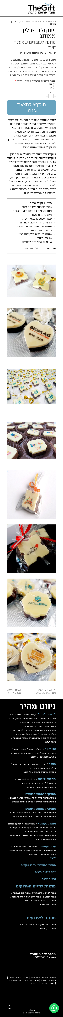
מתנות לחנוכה (17, 897)
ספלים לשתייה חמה (48, 768)
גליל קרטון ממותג (47, 831)
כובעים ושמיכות (49, 850)
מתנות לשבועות (49, 897)
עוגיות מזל (12, 828)
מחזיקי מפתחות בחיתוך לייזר (44, 798)
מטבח (52, 764)
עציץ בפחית (24, 828)
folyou (31, 1011)
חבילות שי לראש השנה (26, 779)
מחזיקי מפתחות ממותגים (40, 794)
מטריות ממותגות (19, 847)
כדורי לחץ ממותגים (48, 718)
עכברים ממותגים (49, 738)
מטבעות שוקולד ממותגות (46, 839)
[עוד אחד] (55, 95)
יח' (51, 92)
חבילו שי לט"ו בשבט (47, 783)
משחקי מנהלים (15, 718)
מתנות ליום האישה (31, 901)
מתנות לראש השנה (33, 897)
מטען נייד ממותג (32, 753)
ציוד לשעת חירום (45, 872)
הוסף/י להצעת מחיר (31, 107)
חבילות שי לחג (47, 779)
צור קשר (34, 983)
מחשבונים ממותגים (30, 718)
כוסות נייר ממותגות (19, 764)
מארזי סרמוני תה (33, 787)
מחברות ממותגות (19, 738)
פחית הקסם (15, 835)
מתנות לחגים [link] (50, 22)
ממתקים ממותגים (14, 824)
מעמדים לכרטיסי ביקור (31, 722)
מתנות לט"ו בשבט (48, 901)
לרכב (53, 858)
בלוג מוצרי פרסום (48, 980)
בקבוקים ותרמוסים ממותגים (45, 772)
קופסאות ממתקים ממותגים (42, 828)
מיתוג (11, 977)
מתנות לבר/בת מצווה (47, 928)
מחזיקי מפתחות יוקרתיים (46, 802)
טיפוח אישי (49, 879)
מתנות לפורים (50, 893)
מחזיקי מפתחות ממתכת (20, 798)
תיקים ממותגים (48, 722)
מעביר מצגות (50, 742)
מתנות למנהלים (28, 925)
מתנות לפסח (37, 893)
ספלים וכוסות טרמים (38, 764)
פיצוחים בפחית (31, 831)
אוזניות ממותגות (19, 749)
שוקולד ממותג (29, 824)
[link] (41, 8)
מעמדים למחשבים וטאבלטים (44, 730)
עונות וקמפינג (47, 846)
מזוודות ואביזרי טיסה (47, 726)
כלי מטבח (27, 772)
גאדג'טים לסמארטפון (47, 757)
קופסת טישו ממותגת (32, 850)
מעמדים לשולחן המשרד (27, 734)
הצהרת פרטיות (47, 983)
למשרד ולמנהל (47, 714)
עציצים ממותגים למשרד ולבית (24, 715)
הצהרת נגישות (14, 980)
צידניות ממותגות (15, 850)
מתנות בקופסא (47, 823)
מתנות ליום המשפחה (47, 904)
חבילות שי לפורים (29, 783)
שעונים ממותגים (30, 726)
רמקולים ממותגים (35, 749)
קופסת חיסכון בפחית (47, 835)
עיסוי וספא (32, 847)
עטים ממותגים (34, 738)
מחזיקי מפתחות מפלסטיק (22, 802)
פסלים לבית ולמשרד (47, 734)
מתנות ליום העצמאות (21, 893)
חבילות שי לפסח (49, 787)
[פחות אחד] (47, 95)
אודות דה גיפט (22, 977)
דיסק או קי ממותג (49, 753)
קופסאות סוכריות (29, 835)
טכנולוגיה (50, 749)
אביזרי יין (33, 768)
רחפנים (33, 757)
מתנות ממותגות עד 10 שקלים (38, 865)
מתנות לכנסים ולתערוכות (46, 925)
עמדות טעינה (18, 753)
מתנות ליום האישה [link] (33, 22)
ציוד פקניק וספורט (46, 854)
